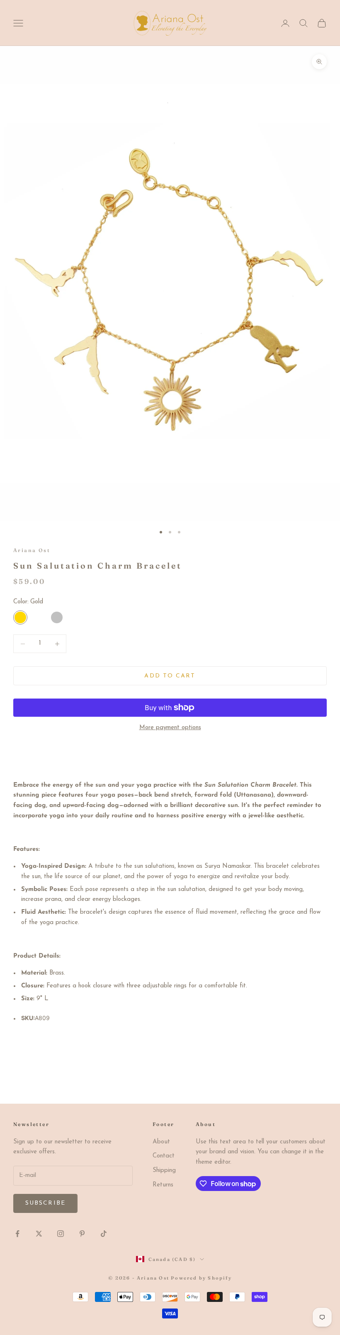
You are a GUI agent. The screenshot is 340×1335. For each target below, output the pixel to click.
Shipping (164, 1170)
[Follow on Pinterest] (82, 1233)
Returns (163, 1185)
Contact (164, 1156)
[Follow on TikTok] (104, 1233)
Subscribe (45, 1203)
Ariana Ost (31, 550)
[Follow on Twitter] (39, 1233)
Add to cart (169, 676)
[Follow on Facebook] (17, 1233)
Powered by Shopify (201, 1278)
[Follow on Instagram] (60, 1233)
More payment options (170, 728)
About (161, 1142)
